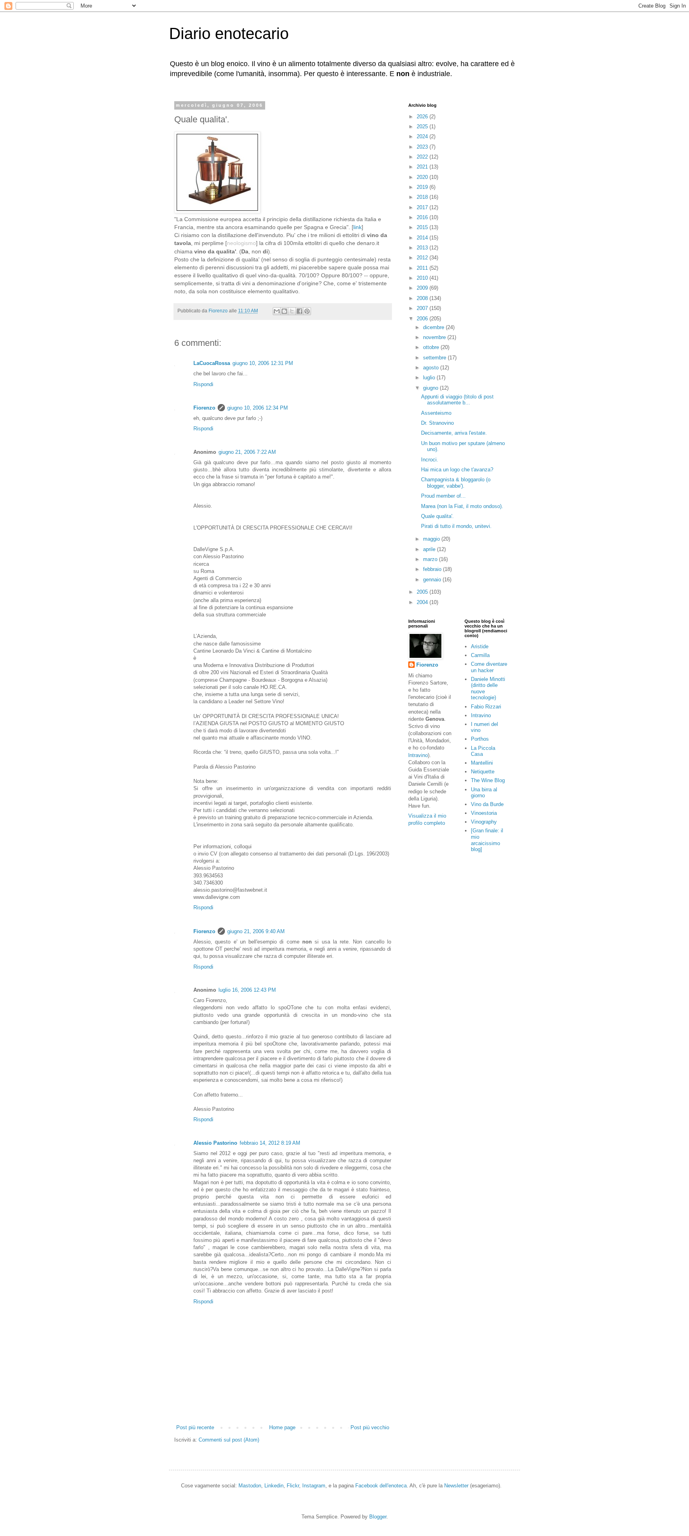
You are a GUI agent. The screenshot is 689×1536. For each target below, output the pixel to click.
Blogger (377, 1517)
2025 (423, 126)
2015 (423, 227)
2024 (423, 136)
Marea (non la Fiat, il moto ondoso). (462, 506)
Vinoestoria (484, 813)
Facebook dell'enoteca (381, 1486)
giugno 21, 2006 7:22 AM (247, 452)
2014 (423, 238)
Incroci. (429, 460)
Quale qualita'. (437, 516)
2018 (423, 197)
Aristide (479, 646)
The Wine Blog (488, 780)
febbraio (433, 569)
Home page (282, 1427)
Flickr (293, 1486)
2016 (423, 217)
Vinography (484, 822)
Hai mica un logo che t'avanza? (457, 470)
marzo (431, 559)
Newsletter (456, 1486)
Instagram (313, 1486)
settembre (435, 358)
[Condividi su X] (292, 311)
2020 (423, 177)
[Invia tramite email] (277, 311)
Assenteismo (436, 413)
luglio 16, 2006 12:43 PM (247, 990)
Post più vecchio (369, 1427)
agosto (431, 368)
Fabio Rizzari (486, 707)
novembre (435, 337)
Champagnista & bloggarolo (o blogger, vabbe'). (455, 483)
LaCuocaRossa (211, 363)
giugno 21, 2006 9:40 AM (256, 931)
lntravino (418, 755)
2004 (423, 602)
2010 (423, 278)
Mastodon (249, 1486)
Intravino (481, 715)
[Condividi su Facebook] (299, 311)
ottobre (432, 347)
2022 (423, 157)
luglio (430, 378)
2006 (423, 319)
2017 (423, 207)
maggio (432, 539)
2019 (423, 187)
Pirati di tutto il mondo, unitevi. (456, 526)
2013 (423, 248)
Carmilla (480, 655)
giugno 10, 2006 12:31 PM (262, 363)
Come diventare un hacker (489, 667)
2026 (423, 117)
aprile (430, 549)
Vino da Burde (487, 804)
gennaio (433, 580)
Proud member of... (443, 496)
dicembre (434, 327)
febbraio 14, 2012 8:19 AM (270, 1143)
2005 (423, 592)
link (357, 227)
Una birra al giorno (484, 793)
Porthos (480, 739)
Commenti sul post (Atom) (229, 1440)
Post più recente (195, 1427)
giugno (431, 388)
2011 (423, 268)
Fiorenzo (204, 408)
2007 (423, 308)
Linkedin (273, 1486)
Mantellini (482, 763)
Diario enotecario (229, 33)
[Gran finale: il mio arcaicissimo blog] (487, 840)
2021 (423, 167)
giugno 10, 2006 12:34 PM (257, 408)
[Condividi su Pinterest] (307, 311)
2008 (423, 298)
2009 (423, 288)
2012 (423, 258)
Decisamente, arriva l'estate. (454, 433)
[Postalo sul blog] (284, 311)
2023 (423, 147)
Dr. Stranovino (437, 423)
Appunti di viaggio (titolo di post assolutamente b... (457, 400)
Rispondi (203, 384)
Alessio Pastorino (215, 1143)
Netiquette (482, 772)
